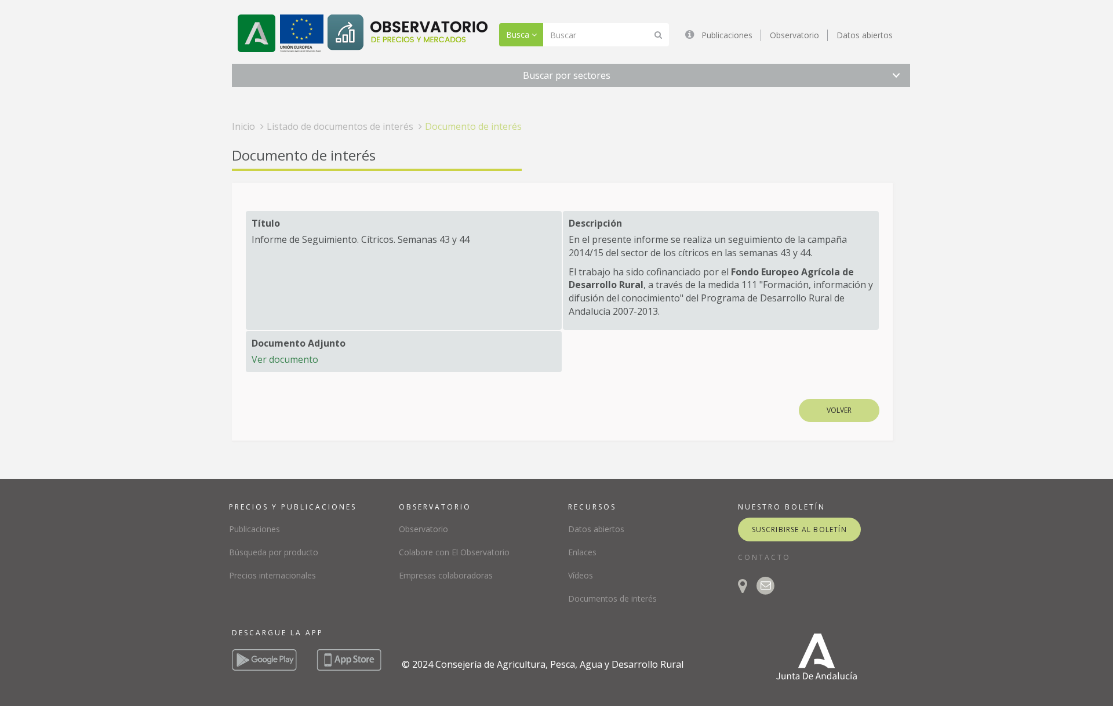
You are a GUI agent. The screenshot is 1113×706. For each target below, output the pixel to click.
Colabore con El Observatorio (454, 552)
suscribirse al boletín (799, 529)
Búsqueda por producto (273, 552)
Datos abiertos (864, 35)
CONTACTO (764, 557)
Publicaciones (726, 35)
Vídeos (580, 575)
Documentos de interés (612, 598)
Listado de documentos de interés (340, 126)
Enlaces (582, 552)
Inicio (243, 126)
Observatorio (794, 35)
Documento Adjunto (298, 343)
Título (266, 223)
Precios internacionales (272, 575)
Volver (839, 410)
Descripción (595, 223)
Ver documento (285, 359)
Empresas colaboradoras (446, 575)
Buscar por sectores (566, 75)
